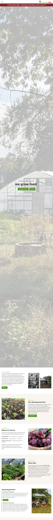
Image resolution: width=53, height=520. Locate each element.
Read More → (32, 415)
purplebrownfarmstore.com (17, 440)
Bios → (4, 387)
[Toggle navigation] (2, 1)
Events (32, 188)
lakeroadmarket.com (14, 436)
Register (5, 499)
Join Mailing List (23, 188)
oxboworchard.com (12, 438)
